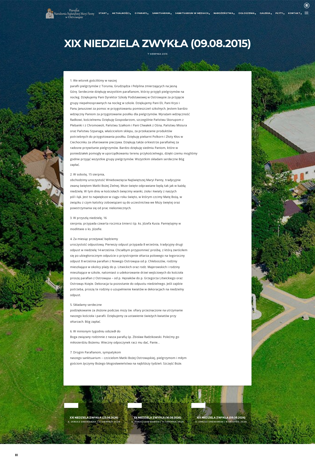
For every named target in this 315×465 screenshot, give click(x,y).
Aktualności (120, 13)
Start (103, 13)
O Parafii (141, 13)
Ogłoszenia (246, 13)
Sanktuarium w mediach (191, 13)
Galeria (265, 13)
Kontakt (294, 13)
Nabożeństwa (223, 13)
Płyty (279, 13)
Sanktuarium (161, 13)
